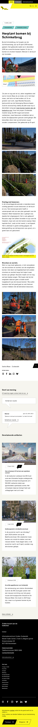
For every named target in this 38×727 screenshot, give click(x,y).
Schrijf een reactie (11, 401)
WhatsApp (14, 374)
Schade (4, 671)
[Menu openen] (36, 6)
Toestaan (8, 722)
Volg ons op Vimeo (17, 702)
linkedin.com (10, 374)
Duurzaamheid (8, 27)
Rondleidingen (6, 676)
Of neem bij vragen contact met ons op (14, 393)
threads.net (3, 374)
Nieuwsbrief (5, 682)
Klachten (4, 669)
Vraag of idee (5, 667)
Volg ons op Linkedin (21, 702)
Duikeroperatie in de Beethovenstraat (16, 529)
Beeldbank (4, 688)
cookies (12, 710)
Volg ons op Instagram (12, 702)
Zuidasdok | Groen (22, 27)
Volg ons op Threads (3, 702)
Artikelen (4, 680)
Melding (4, 673)
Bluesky (17, 374)
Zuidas (11, 2)
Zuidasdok (18, 2)
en (33, 6)
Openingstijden (7, 648)
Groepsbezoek (6, 675)
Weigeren (22, 722)
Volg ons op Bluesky (26, 702)
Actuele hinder (6, 678)
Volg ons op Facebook (8, 702)
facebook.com (7, 374)
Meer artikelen (6, 614)
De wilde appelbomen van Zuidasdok (16, 585)
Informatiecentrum (28, 2)
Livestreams (5, 684)
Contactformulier (8, 653)
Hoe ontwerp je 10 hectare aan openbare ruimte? (17, 472)
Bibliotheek (5, 686)
